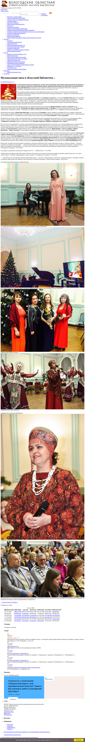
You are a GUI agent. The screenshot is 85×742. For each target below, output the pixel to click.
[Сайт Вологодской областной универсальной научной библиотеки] (28, 6)
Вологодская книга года (14, 72)
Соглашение (56, 740)
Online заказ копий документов (16, 61)
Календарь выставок (13, 27)
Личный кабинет (12, 21)
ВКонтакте (7, 713)
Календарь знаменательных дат (16, 45)
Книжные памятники (13, 48)
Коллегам (6, 73)
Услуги (6, 52)
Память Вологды (12, 43)
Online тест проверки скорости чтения (18, 49)
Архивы (6, 675)
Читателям (44, 15)
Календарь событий (13, 22)
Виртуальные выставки (14, 51)
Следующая (14, 602)
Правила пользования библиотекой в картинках (21, 30)
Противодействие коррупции (12, 734)
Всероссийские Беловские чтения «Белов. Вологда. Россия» (24, 37)
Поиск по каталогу (15, 13)
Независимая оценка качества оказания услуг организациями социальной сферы (27, 732)
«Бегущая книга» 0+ (13, 646)
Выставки (10, 724)
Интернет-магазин (12, 55)
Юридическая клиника (13, 36)
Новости (9, 82)
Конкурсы (7, 70)
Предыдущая (5, 602)
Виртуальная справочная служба (16, 57)
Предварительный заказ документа (17, 58)
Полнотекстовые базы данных (15, 46)
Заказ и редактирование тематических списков (20, 64)
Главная (43, 13)
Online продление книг (13, 60)
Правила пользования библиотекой (17, 28)
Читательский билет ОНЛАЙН (16, 18)
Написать (13, 699)
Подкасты (10, 25)
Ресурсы (6, 39)
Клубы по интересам (13, 34)
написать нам (4, 11)
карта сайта (4, 9)
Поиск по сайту (6, 13)
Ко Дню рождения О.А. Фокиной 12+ (18, 653)
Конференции (11, 727)
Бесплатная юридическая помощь (16, 69)
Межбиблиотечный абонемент (16, 63)
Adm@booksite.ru (9, 711)
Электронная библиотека (14, 42)
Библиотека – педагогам (14, 66)
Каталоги (10, 40)
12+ (14, 82)
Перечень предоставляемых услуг (16, 54)
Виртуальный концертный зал (15, 24)
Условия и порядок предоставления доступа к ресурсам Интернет (25, 31)
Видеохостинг (8, 714)
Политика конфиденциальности (16, 33)
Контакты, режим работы (14, 16)
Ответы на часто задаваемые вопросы (18, 19)
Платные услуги (12, 67)
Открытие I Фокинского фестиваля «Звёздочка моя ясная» (23, 667)
